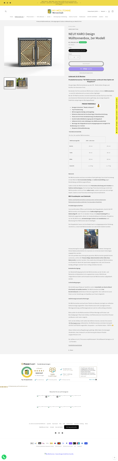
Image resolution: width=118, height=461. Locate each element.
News (86, 423)
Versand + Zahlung (79, 423)
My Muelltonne (42, 446)
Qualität (49, 423)
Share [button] (71, 350)
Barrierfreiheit (59, 427)
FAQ (60, 423)
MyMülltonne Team (44, 427)
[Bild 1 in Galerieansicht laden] (9, 83)
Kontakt (52, 427)
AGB (64, 423)
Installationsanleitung (75, 345)
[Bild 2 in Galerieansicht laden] (22, 83)
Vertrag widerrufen (71, 427)
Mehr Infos (92, 379)
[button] (6, 11)
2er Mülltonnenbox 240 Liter (78, 51)
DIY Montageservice (74, 323)
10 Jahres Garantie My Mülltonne (37, 423)
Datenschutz (70, 423)
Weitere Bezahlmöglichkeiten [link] (86, 72)
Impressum (55, 423)
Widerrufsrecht (58, 446)
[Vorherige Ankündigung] (37, 2)
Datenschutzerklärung (67, 446)
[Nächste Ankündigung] (80, 2)
